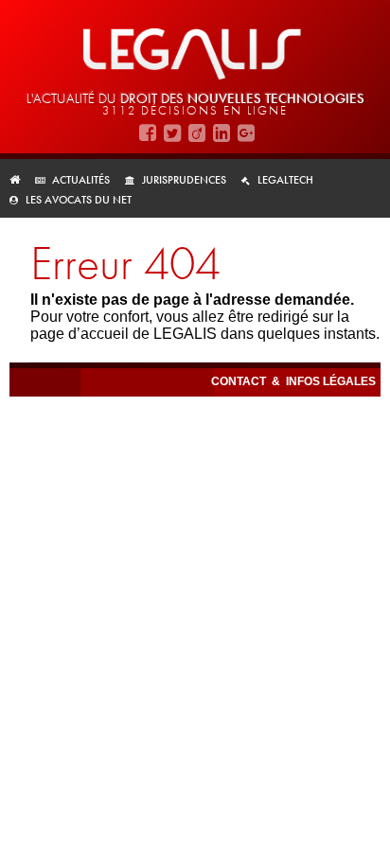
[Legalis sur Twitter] (172, 132)
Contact (240, 381)
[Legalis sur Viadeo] (196, 132)
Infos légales (331, 381)
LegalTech (285, 179)
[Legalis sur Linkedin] (221, 132)
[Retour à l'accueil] (20, 179)
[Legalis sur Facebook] (147, 132)
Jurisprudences (184, 179)
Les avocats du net (79, 199)
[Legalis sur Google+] (246, 132)
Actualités (81, 179)
